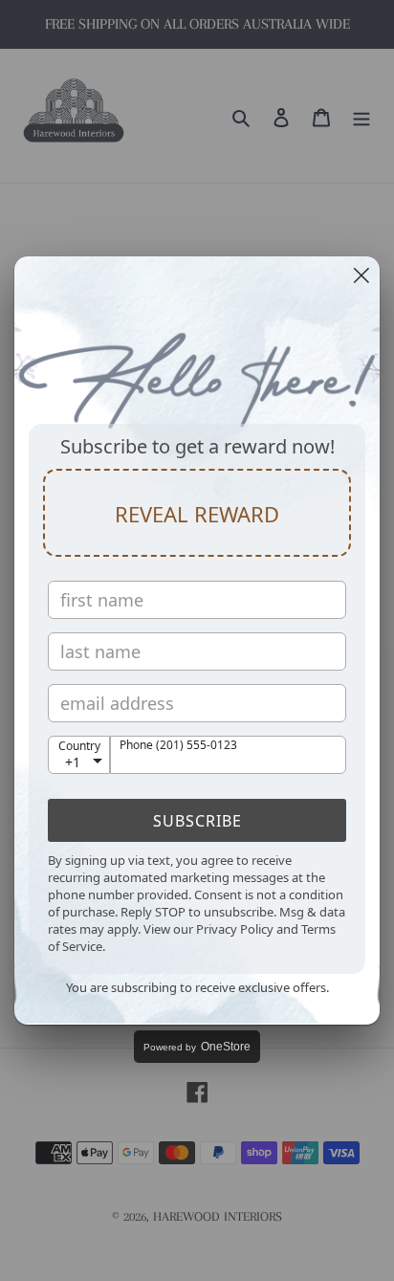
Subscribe (197, 820)
